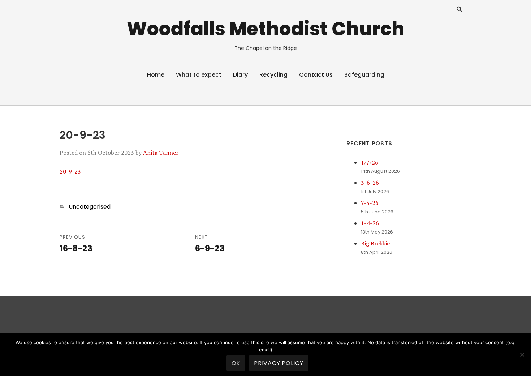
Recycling (273, 74)
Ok (236, 363)
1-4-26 (370, 223)
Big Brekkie (375, 243)
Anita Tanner (160, 153)
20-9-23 (70, 171)
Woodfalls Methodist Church (266, 29)
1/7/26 (369, 162)
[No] (522, 354)
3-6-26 (370, 183)
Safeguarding (364, 74)
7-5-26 (370, 203)
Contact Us (316, 74)
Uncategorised (90, 206)
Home (155, 74)
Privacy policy (278, 363)
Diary (240, 74)
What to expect (198, 74)
